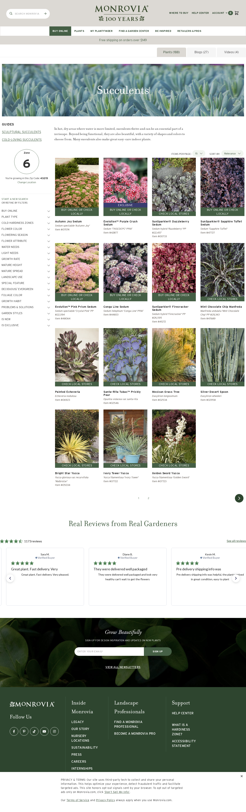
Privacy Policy (105, 800)
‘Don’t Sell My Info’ (117, 792)
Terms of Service (78, 800)
